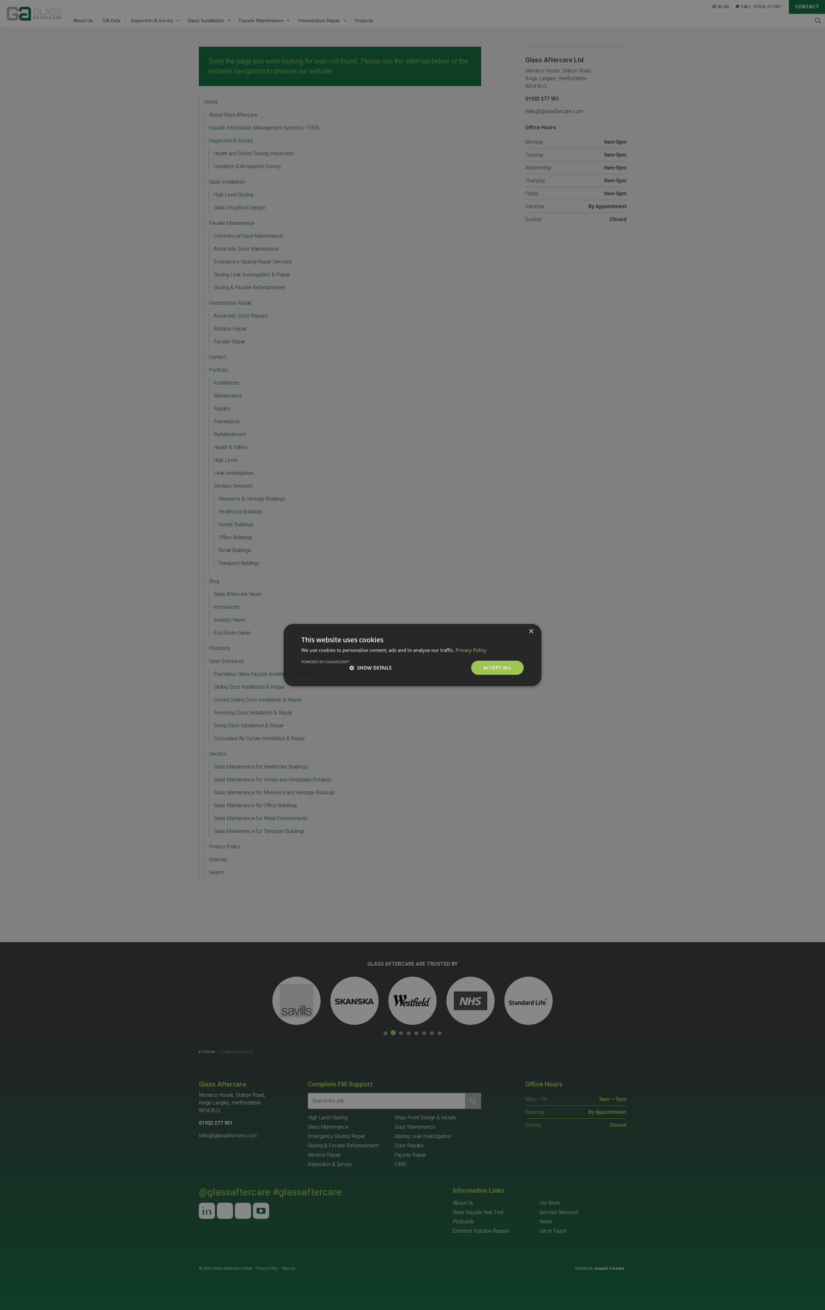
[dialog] (412, 655)
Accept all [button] (497, 668)
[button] (370, 668)
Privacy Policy (471, 650)
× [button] (531, 631)
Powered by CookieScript (325, 661)
